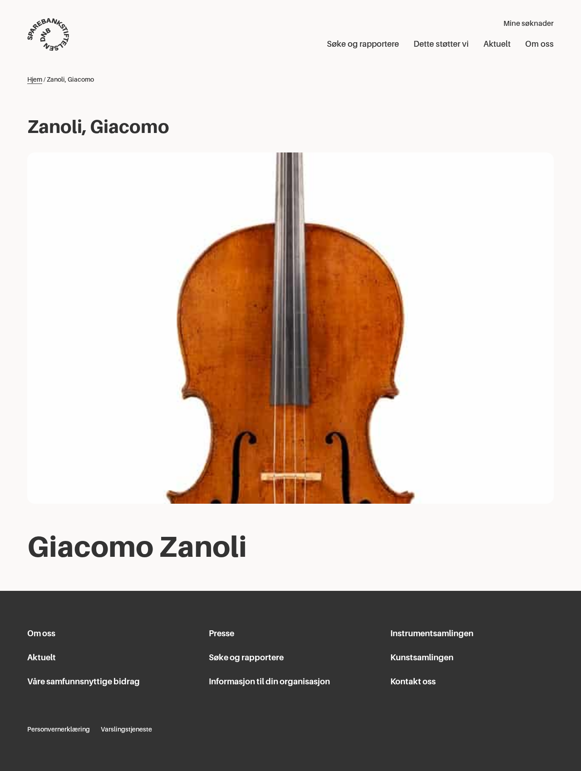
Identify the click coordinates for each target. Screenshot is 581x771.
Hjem (34, 79)
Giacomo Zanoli (137, 546)
